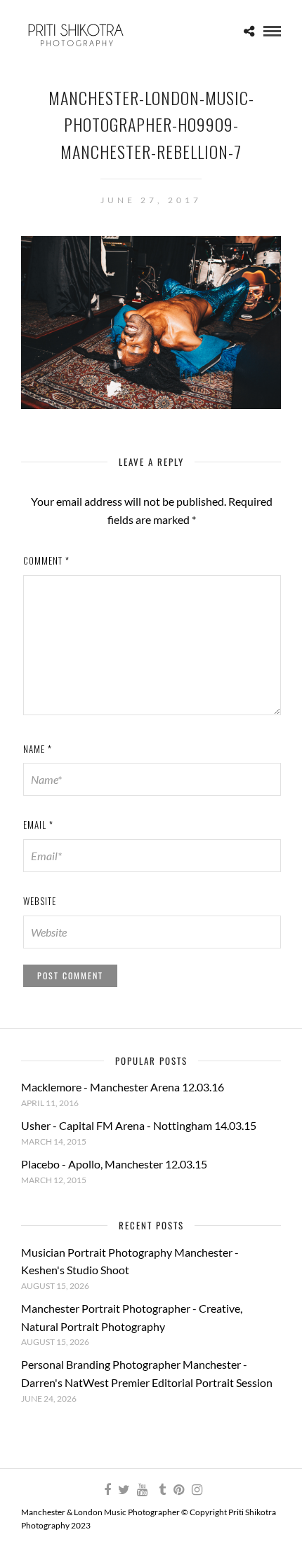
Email (38, 824)
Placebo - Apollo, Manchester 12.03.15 (114, 1164)
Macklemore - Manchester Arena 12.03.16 (122, 1086)
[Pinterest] (178, 1490)
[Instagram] (196, 1490)
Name (37, 749)
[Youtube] (141, 1490)
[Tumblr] (160, 1490)
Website (39, 901)
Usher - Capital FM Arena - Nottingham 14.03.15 (138, 1125)
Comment (46, 560)
